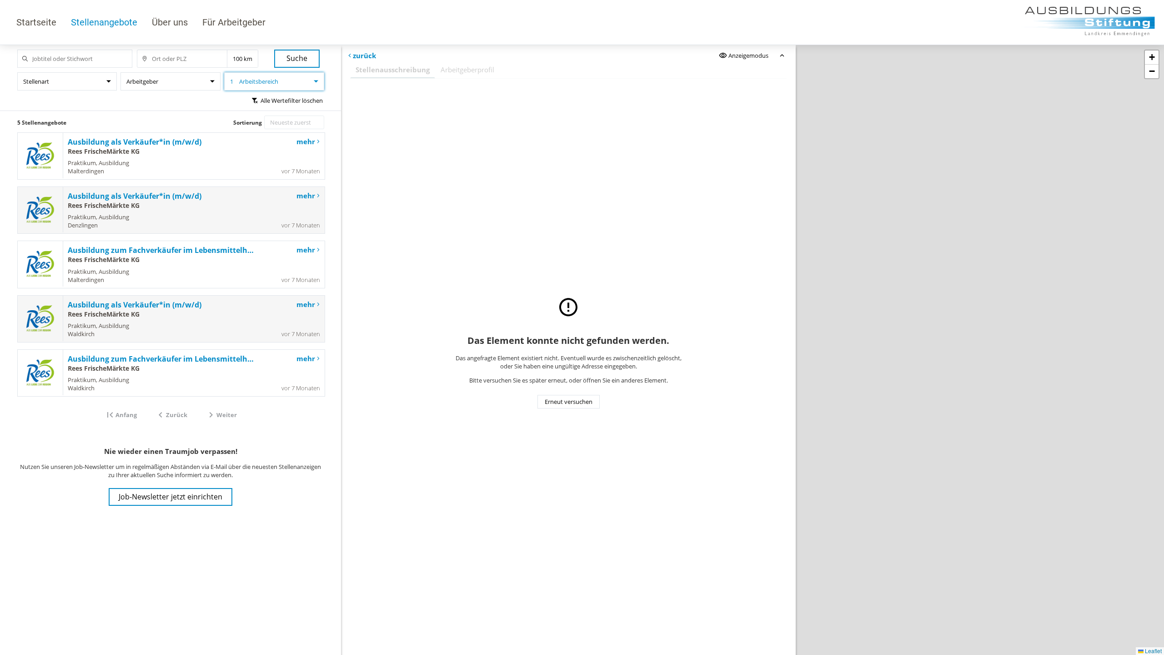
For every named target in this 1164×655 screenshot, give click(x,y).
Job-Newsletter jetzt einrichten (170, 497)
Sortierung (247, 122)
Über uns (170, 22)
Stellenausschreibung (393, 69)
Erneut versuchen (568, 402)
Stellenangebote (104, 22)
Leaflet (1153, 651)
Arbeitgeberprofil (467, 69)
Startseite (36, 22)
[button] (1152, 57)
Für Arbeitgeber (234, 22)
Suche (296, 58)
